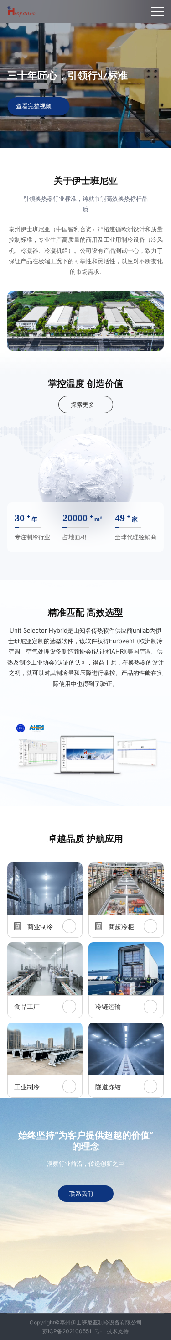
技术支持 (118, 1331)
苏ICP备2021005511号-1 (73, 1331)
